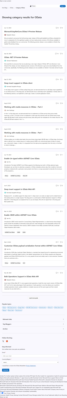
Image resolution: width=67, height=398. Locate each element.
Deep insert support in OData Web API (19, 189)
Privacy (30, 395)
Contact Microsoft (23, 395)
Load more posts (33, 298)
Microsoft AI (3, 385)
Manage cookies (36, 395)
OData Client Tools (58, 307)
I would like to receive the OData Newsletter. (19, 365)
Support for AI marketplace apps (44, 387)
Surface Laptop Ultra (20, 376)
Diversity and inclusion (17, 391)
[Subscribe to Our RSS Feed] (7, 341)
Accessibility (26, 391)
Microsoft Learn (31, 387)
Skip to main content (5, 1)
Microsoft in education (45, 380)
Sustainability (33, 391)
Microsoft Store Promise (22, 380)
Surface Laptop (10, 376)
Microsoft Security (11, 385)
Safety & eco (58, 395)
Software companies (24, 389)
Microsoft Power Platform (39, 385)
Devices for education (57, 380)
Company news (55, 389)
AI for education (18, 383)
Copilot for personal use (60, 376)
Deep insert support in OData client (18, 83)
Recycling (64, 395)
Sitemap (16, 395)
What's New (11, 310)
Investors (7, 391)
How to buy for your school (37, 381)
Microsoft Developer (21, 387)
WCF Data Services (12, 307)
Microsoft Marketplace (13, 389)
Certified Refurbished (10, 380)
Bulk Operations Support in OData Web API (21, 276)
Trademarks (51, 395)
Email (4, 352)
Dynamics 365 (20, 385)
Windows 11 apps (19, 378)
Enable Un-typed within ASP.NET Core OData (21, 158)
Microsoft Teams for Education (8, 381)
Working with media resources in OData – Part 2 (23, 107)
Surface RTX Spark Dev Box (33, 376)
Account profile (29, 378)
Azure (13, 387)
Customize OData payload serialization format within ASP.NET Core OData (33, 245)
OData (11, 8)
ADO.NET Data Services (31, 307)
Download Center (37, 378)
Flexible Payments (34, 380)
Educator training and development (54, 381)
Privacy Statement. (31, 365)
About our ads (4, 397)
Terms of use (44, 395)
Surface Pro (3, 376)
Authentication (42, 307)
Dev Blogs (4, 8)
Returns (58, 378)
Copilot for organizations (47, 376)
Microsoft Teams (51, 385)
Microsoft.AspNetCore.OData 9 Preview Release (23, 31)
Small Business (8, 387)
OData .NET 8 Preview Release (16, 57)
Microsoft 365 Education (22, 381)
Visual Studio (33, 389)
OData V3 (50, 307)
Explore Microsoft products (7, 378)
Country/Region (6, 359)
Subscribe (5, 370)
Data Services (19, 310)
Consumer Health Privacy (6, 395)
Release (4, 310)
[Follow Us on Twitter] (3, 341)
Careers (39, 389)
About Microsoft (46, 389)
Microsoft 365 (28, 385)
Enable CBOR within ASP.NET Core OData (20, 215)
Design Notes (21, 307)
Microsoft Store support (49, 378)
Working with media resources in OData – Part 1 (23, 132)
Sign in (62, 6)
